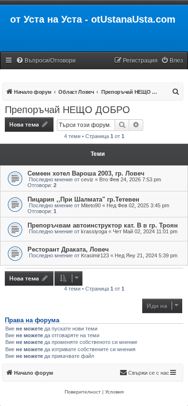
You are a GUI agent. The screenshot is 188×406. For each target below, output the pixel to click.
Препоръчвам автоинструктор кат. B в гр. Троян (102, 225)
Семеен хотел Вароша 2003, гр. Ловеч (86, 173)
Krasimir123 (95, 255)
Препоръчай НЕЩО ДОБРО (67, 110)
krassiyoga (94, 231)
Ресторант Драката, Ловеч (68, 249)
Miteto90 (91, 205)
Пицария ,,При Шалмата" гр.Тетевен (83, 199)
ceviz (87, 179)
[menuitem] (46, 60)
